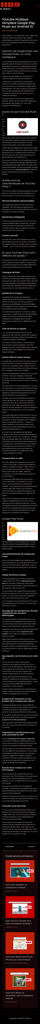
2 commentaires (11, 963)
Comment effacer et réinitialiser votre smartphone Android (19, 996)
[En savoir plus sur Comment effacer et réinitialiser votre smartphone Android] (20, 979)
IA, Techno (5, 9)
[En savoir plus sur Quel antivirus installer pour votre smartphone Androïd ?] (20, 907)
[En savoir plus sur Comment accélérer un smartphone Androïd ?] (20, 871)
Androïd (8, 891)
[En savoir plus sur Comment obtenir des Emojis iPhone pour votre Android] (20, 943)
